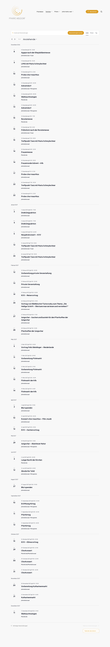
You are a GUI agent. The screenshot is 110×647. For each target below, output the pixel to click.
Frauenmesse (26, 152)
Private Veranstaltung (30, 284)
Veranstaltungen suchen (75, 33)
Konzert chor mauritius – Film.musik (36, 419)
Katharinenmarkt (28, 597)
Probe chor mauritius (30, 75)
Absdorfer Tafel (28, 471)
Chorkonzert (26, 550)
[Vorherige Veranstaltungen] (12, 39)
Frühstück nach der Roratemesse (35, 130)
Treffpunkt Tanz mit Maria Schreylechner (38, 141)
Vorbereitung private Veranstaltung (36, 273)
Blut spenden (26, 408)
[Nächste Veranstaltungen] (15, 39)
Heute (19, 39)
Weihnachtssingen (29, 97)
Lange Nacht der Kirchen (31, 460)
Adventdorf (26, 86)
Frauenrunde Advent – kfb (32, 163)
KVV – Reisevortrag (29, 295)
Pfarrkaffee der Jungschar (32, 331)
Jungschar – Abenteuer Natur (33, 443)
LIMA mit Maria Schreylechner (34, 63)
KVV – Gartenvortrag (30, 430)
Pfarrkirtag (26, 514)
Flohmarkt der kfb (29, 380)
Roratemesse (26, 119)
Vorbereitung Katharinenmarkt (34, 586)
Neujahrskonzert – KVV (31, 235)
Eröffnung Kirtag (28, 503)
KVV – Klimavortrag (29, 542)
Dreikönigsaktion (28, 212)
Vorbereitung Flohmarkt (31, 358)
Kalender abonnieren (90, 631)
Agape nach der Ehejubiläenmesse (35, 52)
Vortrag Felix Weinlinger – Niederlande (37, 347)
